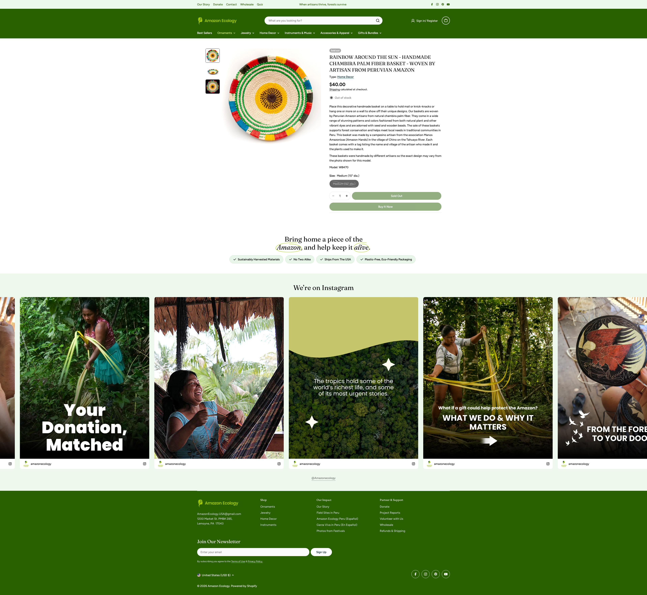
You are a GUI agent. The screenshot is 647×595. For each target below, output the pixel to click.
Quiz (260, 4)
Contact (231, 4)
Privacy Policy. (255, 561)
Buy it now (385, 206)
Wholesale (247, 4)
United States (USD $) (216, 575)
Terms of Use (238, 561)
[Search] (378, 21)
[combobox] (323, 21)
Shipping (334, 89)
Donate (218, 4)
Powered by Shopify (244, 586)
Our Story (203, 4)
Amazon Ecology (219, 586)
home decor (345, 76)
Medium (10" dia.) (346, 185)
